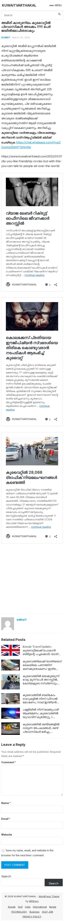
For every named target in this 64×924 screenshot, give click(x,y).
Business (34, 911)
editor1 (21, 619)
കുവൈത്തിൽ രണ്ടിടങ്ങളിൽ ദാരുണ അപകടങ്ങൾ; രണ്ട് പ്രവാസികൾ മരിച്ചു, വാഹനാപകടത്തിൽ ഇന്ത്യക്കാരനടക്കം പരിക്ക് (41, 731)
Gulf (20, 906)
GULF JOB (47, 911)
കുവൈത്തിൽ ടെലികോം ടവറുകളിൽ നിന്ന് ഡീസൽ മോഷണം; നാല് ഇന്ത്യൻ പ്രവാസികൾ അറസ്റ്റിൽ (40, 700)
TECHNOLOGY (19, 911)
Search (6, 876)
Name (6, 803)
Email (5, 818)
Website (6, 834)
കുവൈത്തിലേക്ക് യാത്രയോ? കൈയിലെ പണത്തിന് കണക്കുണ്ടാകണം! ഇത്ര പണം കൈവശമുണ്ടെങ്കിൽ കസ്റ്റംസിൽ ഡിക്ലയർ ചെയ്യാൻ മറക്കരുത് (42, 670)
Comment (8, 762)
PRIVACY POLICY (32, 916)
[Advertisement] (32, 578)
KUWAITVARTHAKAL (19, 5)
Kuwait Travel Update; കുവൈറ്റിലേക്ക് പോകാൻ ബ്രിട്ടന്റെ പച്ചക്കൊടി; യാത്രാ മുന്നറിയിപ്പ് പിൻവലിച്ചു (42, 652)
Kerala (52, 906)
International (40, 906)
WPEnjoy (34, 901)
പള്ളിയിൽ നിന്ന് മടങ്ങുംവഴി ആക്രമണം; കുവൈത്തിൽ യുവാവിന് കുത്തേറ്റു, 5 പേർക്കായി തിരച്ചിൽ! (41, 715)
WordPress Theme (49, 896)
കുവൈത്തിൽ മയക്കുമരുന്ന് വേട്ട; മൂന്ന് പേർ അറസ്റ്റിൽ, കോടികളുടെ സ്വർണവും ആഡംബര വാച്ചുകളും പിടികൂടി (41, 683)
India (27, 906)
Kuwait (5, 37)
